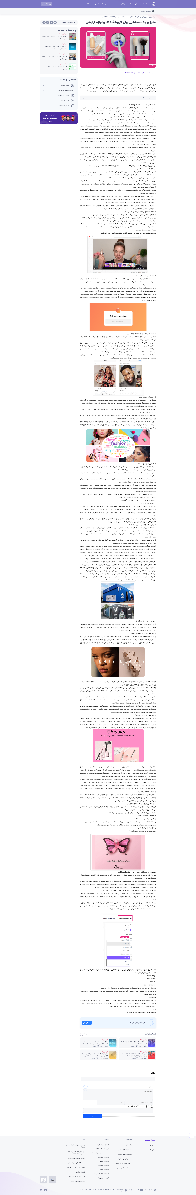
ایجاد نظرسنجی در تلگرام (78, 1181)
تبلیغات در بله (104, 1169)
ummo (129, 1013)
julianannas (152, 1013)
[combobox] (144, 11)
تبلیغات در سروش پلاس (101, 1174)
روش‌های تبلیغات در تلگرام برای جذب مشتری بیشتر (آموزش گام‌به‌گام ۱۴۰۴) (135, 1056)
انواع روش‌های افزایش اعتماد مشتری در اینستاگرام (76, 1153)
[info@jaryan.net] (141, 1190)
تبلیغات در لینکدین (103, 1165)
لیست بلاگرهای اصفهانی (124, 1159)
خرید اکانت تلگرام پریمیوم (124, 1168)
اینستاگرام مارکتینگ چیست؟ (76, 1158)
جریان (151, 17)
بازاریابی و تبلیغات (141, 17)
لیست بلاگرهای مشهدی (125, 1154)
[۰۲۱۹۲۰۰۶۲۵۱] (155, 1190)
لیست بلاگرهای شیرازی (125, 1150)
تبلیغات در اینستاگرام (102, 1149)
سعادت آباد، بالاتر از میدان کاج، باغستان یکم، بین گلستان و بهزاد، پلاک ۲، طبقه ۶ (101, 1190)
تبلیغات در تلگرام (103, 1157)
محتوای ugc (130, 355)
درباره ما (152, 1145)
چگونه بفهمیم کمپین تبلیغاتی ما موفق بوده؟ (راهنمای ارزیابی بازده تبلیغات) (95, 1043)
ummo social (137, 1013)
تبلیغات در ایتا (104, 1161)
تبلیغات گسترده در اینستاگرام (100, 1153)
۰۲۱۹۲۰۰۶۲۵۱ (148, 1190)
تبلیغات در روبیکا (103, 1178)
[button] (81, 1034)
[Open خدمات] (111, 4)
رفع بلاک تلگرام (80, 1172)
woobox (145, 1013)
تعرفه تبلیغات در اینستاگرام (123, 1163)
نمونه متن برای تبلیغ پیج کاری (76, 1168)
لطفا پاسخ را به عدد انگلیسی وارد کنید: (140, 1106)
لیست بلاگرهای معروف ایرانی (76, 1163)
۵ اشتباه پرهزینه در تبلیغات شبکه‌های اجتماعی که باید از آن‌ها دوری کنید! (135, 1043)
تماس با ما (152, 1150)
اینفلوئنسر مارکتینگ (102, 1145)
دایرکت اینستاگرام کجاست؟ (77, 1177)
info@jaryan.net (133, 1190)
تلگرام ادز (129, 1145)
